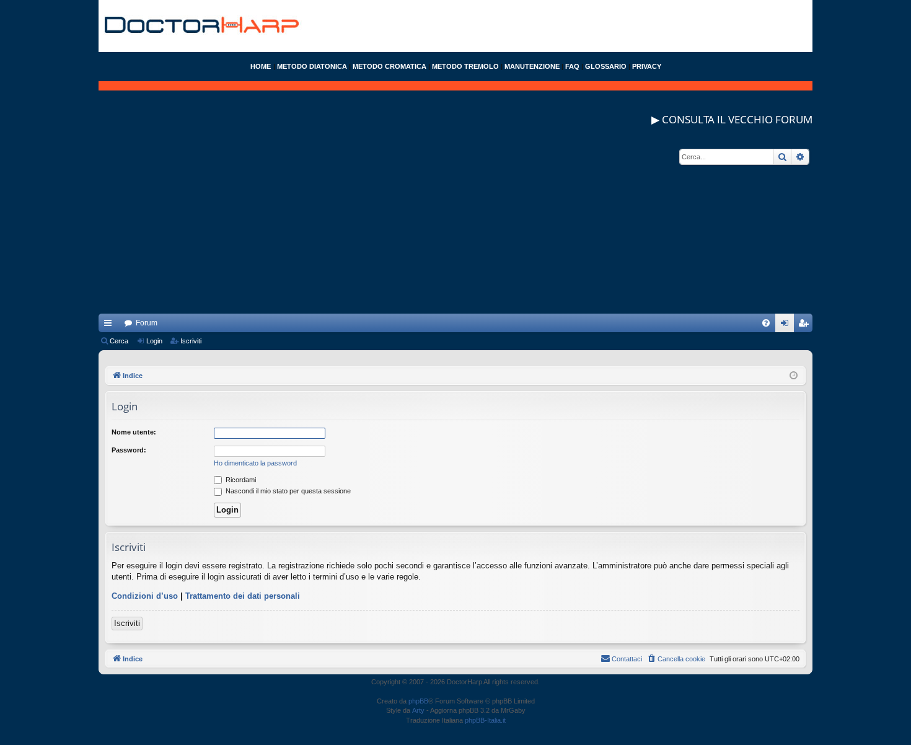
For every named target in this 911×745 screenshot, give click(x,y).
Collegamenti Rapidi (110, 325)
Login (154, 341)
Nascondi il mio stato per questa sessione (287, 491)
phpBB (418, 701)
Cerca (119, 341)
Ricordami (240, 479)
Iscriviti (190, 341)
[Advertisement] (455, 227)
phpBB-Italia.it (485, 720)
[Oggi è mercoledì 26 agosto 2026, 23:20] (794, 376)
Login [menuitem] (787, 325)
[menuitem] (766, 323)
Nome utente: (134, 432)
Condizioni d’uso (145, 596)
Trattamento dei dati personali (242, 596)
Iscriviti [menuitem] (805, 325)
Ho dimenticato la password (255, 463)
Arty (418, 710)
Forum (146, 323)
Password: (129, 450)
